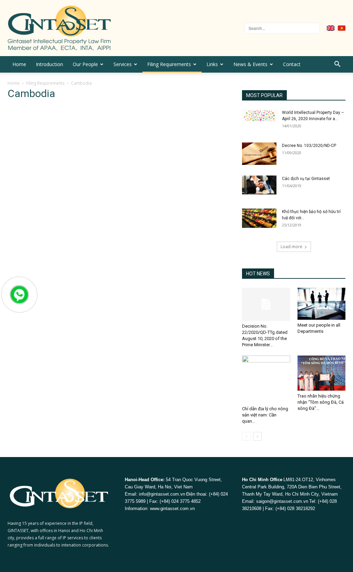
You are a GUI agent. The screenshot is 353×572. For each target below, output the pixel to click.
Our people (85, 64)
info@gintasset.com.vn (162, 494)
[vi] (341, 28)
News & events (250, 64)
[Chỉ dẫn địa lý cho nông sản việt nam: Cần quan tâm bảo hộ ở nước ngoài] (266, 380)
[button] (337, 65)
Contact (292, 64)
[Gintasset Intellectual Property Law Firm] (92, 28)
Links (212, 64)
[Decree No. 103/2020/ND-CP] (259, 153)
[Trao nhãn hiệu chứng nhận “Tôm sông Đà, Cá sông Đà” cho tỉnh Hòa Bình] (321, 373)
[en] (330, 28)
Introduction (49, 64)
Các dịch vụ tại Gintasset (306, 178)
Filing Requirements (169, 64)
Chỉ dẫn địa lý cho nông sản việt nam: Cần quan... (265, 415)
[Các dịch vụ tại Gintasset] (259, 185)
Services (122, 64)
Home (19, 64)
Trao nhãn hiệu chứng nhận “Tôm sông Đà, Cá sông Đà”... (320, 402)
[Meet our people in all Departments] (321, 304)
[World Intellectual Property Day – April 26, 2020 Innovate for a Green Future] (259, 115)
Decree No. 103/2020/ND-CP (309, 145)
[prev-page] (246, 436)
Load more (291, 247)
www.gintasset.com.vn (172, 508)
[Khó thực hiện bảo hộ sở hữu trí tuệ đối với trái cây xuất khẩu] (259, 218)
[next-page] (257, 436)
